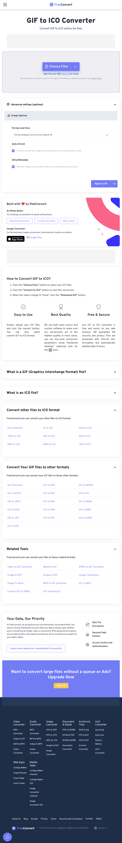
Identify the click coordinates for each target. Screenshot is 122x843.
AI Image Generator (46, 221)
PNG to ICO (13, 444)
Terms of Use (96, 78)
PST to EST (84, 735)
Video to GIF (19, 739)
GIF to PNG (49, 509)
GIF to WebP (85, 501)
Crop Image (18, 778)
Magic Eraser (69, 221)
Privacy (44, 819)
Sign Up (65, 74)
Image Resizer (20, 773)
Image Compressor (89, 575)
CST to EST (84, 740)
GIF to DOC (49, 485)
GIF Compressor (52, 591)
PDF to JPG (51, 735)
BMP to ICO (49, 444)
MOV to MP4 (19, 744)
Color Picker (19, 783)
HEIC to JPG (52, 740)
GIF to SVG (13, 526)
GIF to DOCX (14, 493)
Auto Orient (18, 144)
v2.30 (60, 828)
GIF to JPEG (14, 501)
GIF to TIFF (49, 517)
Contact (89, 819)
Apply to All (101, 183)
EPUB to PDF (68, 735)
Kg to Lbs (99, 735)
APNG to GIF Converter (91, 566)
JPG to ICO (85, 444)
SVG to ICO (49, 436)
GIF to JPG (13, 517)
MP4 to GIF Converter (55, 583)
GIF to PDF (49, 493)
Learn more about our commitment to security (36, 648)
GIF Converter (14, 485)
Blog (26, 819)
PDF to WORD (68, 730)
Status (99, 819)
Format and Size (21, 128)
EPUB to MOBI (69, 740)
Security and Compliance (71, 819)
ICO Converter (15, 428)
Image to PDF (14, 575)
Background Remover (20, 221)
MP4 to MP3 (35, 739)
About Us (16, 819)
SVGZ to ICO (85, 428)
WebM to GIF (50, 566)
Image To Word (15, 583)
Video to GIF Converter (19, 566)
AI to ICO (48, 428)
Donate (34, 819)
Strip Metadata (20, 160)
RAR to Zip (84, 730)
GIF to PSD (49, 501)
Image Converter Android (34, 792)
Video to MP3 (36, 744)
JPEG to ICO (14, 436)
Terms (53, 819)
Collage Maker (20, 767)
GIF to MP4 (85, 583)
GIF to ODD (13, 509)
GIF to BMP (85, 509)
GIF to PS (84, 493)
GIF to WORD (86, 485)
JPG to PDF (51, 730)
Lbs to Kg (99, 730)
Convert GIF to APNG (18, 591)
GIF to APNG (85, 517)
